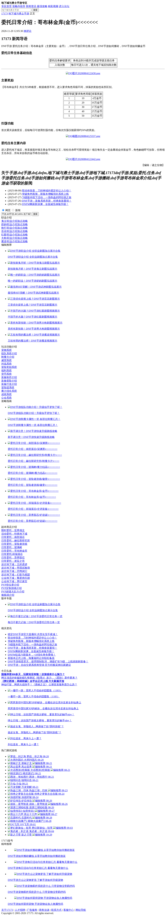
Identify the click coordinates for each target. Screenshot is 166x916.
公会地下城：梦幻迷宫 (14, 581)
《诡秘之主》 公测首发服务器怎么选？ (54, 684)
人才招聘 (20, 910)
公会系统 (6, 397)
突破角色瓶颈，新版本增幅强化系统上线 (45, 194)
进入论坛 (64, 6)
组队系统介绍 (9, 353)
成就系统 (6, 394)
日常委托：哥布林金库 (14, 550)
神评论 (27, 31)
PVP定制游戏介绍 (11, 588)
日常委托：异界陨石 (13, 557)
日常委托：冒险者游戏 (14, 544)
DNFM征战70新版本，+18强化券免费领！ (32, 654)
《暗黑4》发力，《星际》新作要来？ (56, 677)
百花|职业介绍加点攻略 (14, 231)
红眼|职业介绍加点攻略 (14, 234)
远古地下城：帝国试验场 (15, 567)
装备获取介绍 (9, 380)
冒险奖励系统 (9, 367)
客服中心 (68, 910)
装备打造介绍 (9, 384)
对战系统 (6, 363)
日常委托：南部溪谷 (13, 537)
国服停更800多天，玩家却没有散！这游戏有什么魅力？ (33, 674)
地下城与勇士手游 (18, 13)
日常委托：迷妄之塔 (13, 561)
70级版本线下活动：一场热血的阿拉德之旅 (46, 197)
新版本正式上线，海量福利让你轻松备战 (31, 658)
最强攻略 (42, 6)
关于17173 (7, 910)
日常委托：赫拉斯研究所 (15, 540)
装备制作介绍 (9, 377)
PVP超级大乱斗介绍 (12, 591)
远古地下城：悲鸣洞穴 (14, 571)
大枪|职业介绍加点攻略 (14, 238)
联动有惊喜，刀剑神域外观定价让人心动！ (46, 190)
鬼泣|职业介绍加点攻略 (14, 221)
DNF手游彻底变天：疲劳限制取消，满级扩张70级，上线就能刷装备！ (48, 661)
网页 (8, 210)
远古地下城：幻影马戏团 (15, 574)
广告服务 (32, 910)
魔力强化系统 (9, 390)
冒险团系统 (7, 387)
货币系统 (6, 373)
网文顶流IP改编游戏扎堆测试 (18, 677)
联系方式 (56, 910)
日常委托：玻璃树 (11, 547)
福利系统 (6, 370)
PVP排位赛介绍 (10, 584)
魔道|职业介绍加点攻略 (14, 241)
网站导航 (81, 910)
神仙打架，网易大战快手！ (16, 684)
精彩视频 (53, 6)
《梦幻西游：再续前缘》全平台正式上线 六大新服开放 (32, 681)
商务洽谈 (44, 910)
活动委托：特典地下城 (14, 533)
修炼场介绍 (7, 595)
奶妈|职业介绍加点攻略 (14, 224)
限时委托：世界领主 (13, 530)
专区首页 (6, 6)
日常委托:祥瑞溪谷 (12, 554)
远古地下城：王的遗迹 (14, 564)
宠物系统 (6, 350)
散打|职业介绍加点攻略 (14, 227)
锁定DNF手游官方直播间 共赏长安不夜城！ (33, 634)
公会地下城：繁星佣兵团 (15, 578)
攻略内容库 (18, 6)
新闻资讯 (31, 6)
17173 (4, 13)
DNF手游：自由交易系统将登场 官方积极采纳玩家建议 (39, 665)
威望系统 (6, 360)
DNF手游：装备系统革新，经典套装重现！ (46, 200)
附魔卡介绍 (7, 356)
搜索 (35, 10)
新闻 (17, 210)
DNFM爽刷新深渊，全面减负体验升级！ (45, 204)
